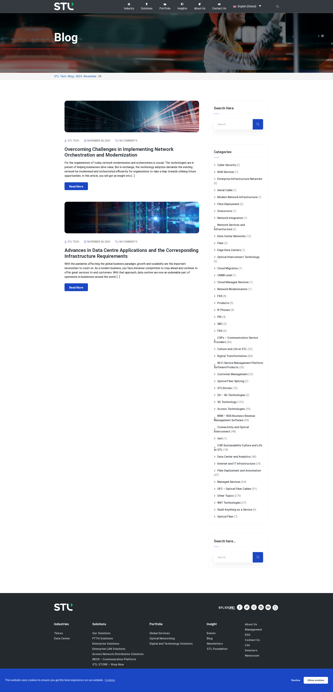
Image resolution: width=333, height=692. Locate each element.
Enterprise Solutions (105, 643)
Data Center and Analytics (234, 456)
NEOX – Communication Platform (114, 659)
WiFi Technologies (229, 502)
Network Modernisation (232, 289)
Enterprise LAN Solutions (108, 649)
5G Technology (227, 402)
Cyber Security (226, 165)
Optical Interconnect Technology (238, 257)
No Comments (128, 140)
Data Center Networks (231, 236)
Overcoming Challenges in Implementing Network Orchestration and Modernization (119, 152)
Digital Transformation (232, 356)
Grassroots (224, 211)
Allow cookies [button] (316, 680)
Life (247, 645)
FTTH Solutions (102, 638)
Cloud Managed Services (233, 282)
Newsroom (252, 655)
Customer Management (232, 374)
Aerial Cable (224, 190)
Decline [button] (295, 680)
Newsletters (215, 643)
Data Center (62, 638)
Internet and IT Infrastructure (236, 463)
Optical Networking (162, 638)
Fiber (220, 243)
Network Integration (230, 218)
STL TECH (73, 140)
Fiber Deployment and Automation (239, 470)
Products (223, 303)
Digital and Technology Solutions (171, 643)
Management (253, 629)
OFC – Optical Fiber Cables (234, 488)
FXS (219, 296)
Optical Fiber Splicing (230, 381)
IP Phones (223, 310)
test (220, 438)
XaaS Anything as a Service (234, 509)
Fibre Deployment (228, 204)
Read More (76, 186)
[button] (129, 6)
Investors (251, 650)
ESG (247, 634)
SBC (220, 324)
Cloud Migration (227, 268)
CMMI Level (224, 275)
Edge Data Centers (229, 250)
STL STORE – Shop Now (108, 664)
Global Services (160, 633)
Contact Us (252, 640)
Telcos (58, 633)
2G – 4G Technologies (231, 395)
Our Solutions (101, 633)
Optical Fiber (225, 516)
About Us (251, 624)
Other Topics (225, 495)
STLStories (224, 388)
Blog (210, 638)
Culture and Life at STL (232, 349)
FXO (220, 330)
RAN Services (225, 172)
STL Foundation (217, 649)
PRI (219, 317)
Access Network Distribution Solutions (118, 654)
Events (211, 633)
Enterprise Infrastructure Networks (239, 179)
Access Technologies (231, 409)
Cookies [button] (110, 680)
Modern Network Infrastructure (237, 197)
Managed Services (229, 481)
